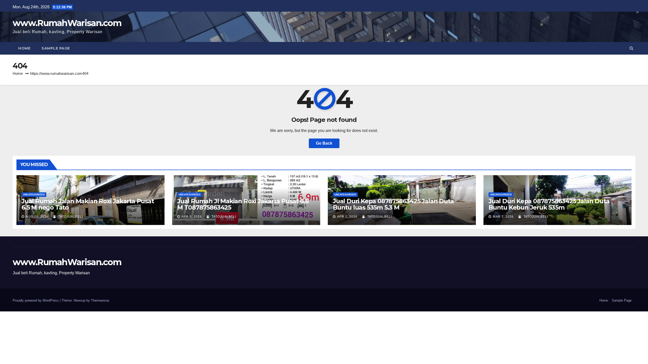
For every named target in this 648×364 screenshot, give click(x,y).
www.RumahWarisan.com (67, 23)
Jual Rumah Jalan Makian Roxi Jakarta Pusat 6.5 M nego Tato (88, 204)
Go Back (324, 143)
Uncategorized (34, 194)
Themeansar (100, 300)
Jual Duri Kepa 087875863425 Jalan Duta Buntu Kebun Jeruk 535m (549, 204)
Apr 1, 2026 (347, 216)
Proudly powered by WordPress (36, 300)
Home (24, 48)
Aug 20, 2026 (37, 216)
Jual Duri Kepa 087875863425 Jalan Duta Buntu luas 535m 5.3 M (393, 204)
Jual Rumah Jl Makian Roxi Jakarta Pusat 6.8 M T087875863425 (243, 204)
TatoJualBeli (70, 216)
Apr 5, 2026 (191, 216)
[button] (631, 48)
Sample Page (56, 48)
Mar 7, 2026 (503, 216)
